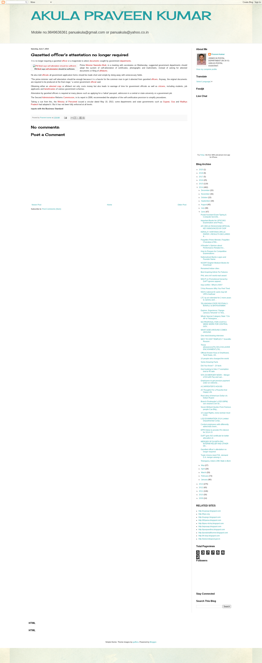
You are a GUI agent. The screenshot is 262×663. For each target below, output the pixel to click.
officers (154, 79)
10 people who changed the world (215, 359)
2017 (201, 177)
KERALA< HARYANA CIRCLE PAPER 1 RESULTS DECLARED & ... (215, 234)
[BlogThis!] (74, 117)
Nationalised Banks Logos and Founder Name (213, 258)
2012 (201, 487)
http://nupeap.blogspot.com (209, 511)
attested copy (55, 86)
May (203, 465)
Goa (173, 102)
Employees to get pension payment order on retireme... (215, 382)
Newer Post (36, 205)
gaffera (136, 642)
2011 (201, 491)
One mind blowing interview (212, 336)
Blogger (153, 642)
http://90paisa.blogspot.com (209, 520)
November (205, 194)
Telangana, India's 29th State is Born (216, 461)
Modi (39, 69)
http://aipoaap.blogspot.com (209, 526)
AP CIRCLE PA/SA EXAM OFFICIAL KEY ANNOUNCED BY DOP (215, 227)
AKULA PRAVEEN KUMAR (121, 15)
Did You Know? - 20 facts (211, 366)
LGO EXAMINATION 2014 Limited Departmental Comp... (214, 420)
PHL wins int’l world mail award (214, 276)
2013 (201, 484)
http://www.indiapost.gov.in (209, 539)
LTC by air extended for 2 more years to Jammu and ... (216, 299)
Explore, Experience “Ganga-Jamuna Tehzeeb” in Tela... (213, 311)
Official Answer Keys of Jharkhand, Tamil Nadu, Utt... (215, 354)
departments (125, 61)
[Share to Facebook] (80, 117)
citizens (161, 86)
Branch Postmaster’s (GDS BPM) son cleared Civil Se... (214, 402)
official (93, 82)
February (205, 476)
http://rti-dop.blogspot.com (209, 536)
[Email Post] (65, 117)
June (203, 212)
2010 (201, 495)
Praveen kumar (218, 54)
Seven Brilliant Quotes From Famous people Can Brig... (216, 408)
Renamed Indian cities (210, 268)
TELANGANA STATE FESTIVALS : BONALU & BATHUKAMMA (214, 304)
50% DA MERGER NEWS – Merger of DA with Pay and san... (215, 376)
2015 (201, 184)
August (204, 205)
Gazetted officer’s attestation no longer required (214, 450)
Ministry (61, 102)
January (204, 480)
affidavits (103, 71)
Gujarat (166, 102)
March (204, 472)
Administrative (48, 97)
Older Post (182, 205)
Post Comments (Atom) (51, 209)
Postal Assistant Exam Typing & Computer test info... (213, 216)
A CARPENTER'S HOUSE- (212, 386)
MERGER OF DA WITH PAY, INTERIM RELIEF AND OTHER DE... (214, 443)
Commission (68, 97)
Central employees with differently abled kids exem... (215, 425)
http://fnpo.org (204, 514)
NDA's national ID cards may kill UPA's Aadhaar (214, 293)
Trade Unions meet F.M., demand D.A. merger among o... (214, 456)
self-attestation (52, 69)
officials (45, 75)
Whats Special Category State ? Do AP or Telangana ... (215, 317)
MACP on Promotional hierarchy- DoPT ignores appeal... (214, 280)
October (204, 197)
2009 (201, 498)
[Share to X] (77, 117)
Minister (89, 65)
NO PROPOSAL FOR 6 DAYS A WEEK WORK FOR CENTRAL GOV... (214, 324)
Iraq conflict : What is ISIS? (211, 285)
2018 (201, 173)
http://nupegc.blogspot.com (209, 517)
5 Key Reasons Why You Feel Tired (215, 288)
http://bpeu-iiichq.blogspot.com (211, 523)
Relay (202, 155)
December (205, 190)
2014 (201, 187)
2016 (201, 180)
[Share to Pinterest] (83, 117)
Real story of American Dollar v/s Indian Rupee (214, 397)
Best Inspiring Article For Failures (214, 272)
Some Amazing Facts (209, 362)
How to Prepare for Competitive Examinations (214, 252)
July (203, 208)
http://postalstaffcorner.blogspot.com (213, 533)
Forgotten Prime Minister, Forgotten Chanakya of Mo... (215, 241)
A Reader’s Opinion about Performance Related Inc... (213, 247)
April (203, 469)
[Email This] (72, 117)
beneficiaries (49, 89)
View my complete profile (206, 69)
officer (64, 61)
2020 (201, 170)
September (206, 201)
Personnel (72, 102)
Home (109, 205)
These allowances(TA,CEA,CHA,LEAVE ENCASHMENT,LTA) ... (215, 347)
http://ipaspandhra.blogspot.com (211, 529)
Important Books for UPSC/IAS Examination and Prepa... (213, 221)
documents (94, 61)
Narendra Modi (99, 65)
